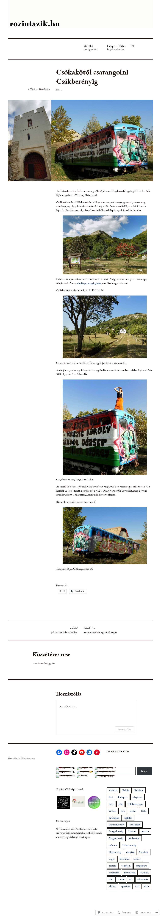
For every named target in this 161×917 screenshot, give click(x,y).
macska (145, 831)
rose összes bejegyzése (44, 663)
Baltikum (138, 790)
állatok (112, 886)
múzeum (113, 845)
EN (132, 46)
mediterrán (133, 838)
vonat (121, 879)
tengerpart (141, 865)
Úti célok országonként (90, 47)
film (120, 804)
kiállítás (128, 817)
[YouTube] (82, 752)
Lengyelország (116, 831)
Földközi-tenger (135, 804)
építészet (125, 886)
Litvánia (132, 831)
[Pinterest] (97, 752)
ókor (146, 886)
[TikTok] (74, 752)
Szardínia (143, 852)
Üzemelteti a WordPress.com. (21, 758)
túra (111, 879)
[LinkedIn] (89, 752)
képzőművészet (116, 824)
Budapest (123, 797)
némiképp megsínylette (88, 283)
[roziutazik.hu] (80, 14)
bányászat (137, 797)
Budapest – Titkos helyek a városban (116, 47)
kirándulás (114, 817)
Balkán (125, 790)
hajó (123, 810)
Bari (111, 797)
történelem (129, 872)
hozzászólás (124, 729)
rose (58, 89)
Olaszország (115, 852)
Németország (129, 845)
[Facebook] (59, 752)
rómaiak (130, 852)
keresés (144, 771)
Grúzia (112, 810)
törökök (144, 872)
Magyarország (116, 838)
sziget (112, 858)
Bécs (111, 804)
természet (114, 872)
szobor (137, 858)
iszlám (133, 810)
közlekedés (134, 824)
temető (112, 865)
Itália (143, 810)
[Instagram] (66, 752)
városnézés (143, 879)
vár (130, 879)
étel (137, 886)
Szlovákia (124, 858)
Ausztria (113, 790)
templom (125, 865)
